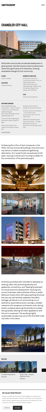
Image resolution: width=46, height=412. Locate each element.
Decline (7, 408)
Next (43, 370)
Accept (17, 408)
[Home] (8, 5)
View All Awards (5, 132)
